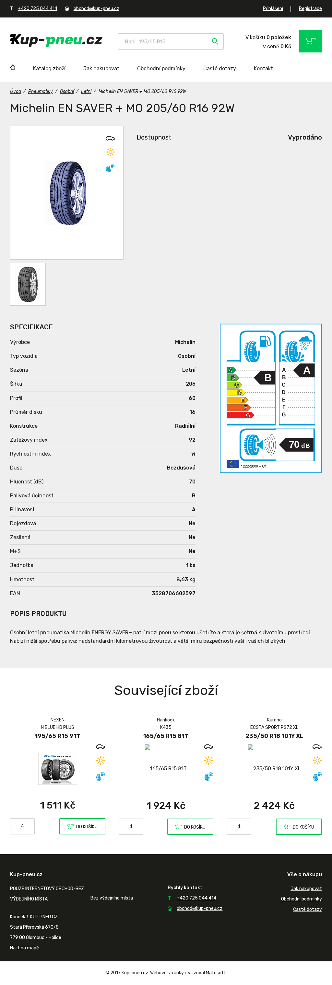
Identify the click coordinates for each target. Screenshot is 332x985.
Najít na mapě (24, 948)
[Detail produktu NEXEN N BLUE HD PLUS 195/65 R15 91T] (57, 768)
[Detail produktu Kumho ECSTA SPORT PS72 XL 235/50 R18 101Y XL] (274, 768)
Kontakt (263, 68)
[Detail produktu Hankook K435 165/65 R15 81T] (166, 768)
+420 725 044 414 (37, 8)
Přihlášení (273, 8)
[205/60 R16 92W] (66, 192)
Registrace (310, 8)
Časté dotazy (219, 68)
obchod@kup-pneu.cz (96, 8)
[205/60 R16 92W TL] (28, 284)
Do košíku (87, 827)
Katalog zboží (49, 68)
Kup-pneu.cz (56, 40)
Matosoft (216, 973)
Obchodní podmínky (161, 68)
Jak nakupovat (101, 68)
